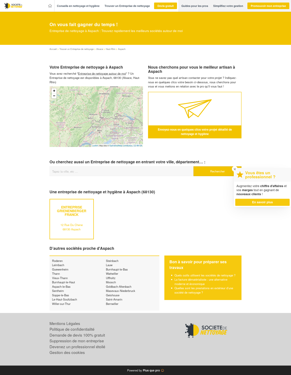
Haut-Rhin (110, 49)
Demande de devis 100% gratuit (77, 335)
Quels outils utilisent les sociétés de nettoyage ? (204, 275)
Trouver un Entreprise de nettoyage (76, 49)
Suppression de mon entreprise (77, 340)
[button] (78, 6)
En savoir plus (262, 202)
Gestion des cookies (67, 352)
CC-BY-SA (138, 145)
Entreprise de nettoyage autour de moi (102, 73)
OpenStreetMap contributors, (121, 145)
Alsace (99, 49)
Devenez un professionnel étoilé (77, 346)
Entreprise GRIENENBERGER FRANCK (71, 211)
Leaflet (95, 145)
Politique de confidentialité (72, 329)
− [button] (54, 96)
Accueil (53, 49)
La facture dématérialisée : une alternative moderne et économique (200, 281)
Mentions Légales (65, 323)
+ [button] (54, 91)
